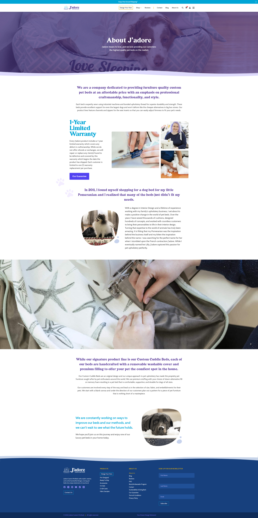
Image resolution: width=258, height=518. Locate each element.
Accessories (103, 483)
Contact (159, 8)
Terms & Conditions (135, 495)
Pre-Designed (104, 478)
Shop (138, 8)
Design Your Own (126, 8)
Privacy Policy (133, 498)
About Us (175, 8)
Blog (167, 8)
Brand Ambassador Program (138, 484)
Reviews (147, 8)
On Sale (102, 486)
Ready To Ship (104, 480)
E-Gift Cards (104, 489)
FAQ (130, 481)
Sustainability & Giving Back (137, 490)
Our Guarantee (79, 176)
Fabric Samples (105, 491)
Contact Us (68, 492)
